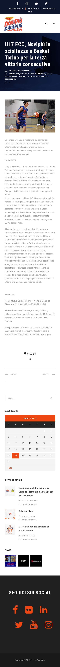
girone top (14, 74)
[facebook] (18, 3)
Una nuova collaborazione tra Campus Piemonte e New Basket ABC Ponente (36, 492)
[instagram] (27, 3)
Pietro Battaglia (29, 504)
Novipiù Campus (16, 9)
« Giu (10, 468)
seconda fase (33, 77)
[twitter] (46, 3)
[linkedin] (43, 610)
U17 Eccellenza (24, 71)
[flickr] (29, 610)
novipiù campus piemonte (32, 74)
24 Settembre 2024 (30, 501)
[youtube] (36, 3)
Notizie (12, 71)
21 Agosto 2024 (28, 536)
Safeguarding (26, 511)
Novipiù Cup (33, 9)
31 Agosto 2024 (28, 516)
